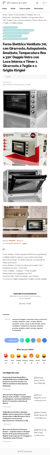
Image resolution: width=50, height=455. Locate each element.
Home (5, 15)
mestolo (33, 326)
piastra (40, 326)
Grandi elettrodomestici (15, 38)
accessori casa (32, 319)
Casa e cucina (10, 27)
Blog (11, 15)
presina (15, 328)
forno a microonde (32, 324)
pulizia (22, 328)
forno (22, 324)
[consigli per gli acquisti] (17, 2)
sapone (40, 328)
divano (39, 321)
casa (28, 321)
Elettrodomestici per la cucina (18, 30)
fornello (15, 324)
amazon (21, 321)
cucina (33, 321)
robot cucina (30, 328)
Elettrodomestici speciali (16, 33)
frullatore (25, 326)
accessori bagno (19, 319)
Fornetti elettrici (12, 36)
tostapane (16, 330)
